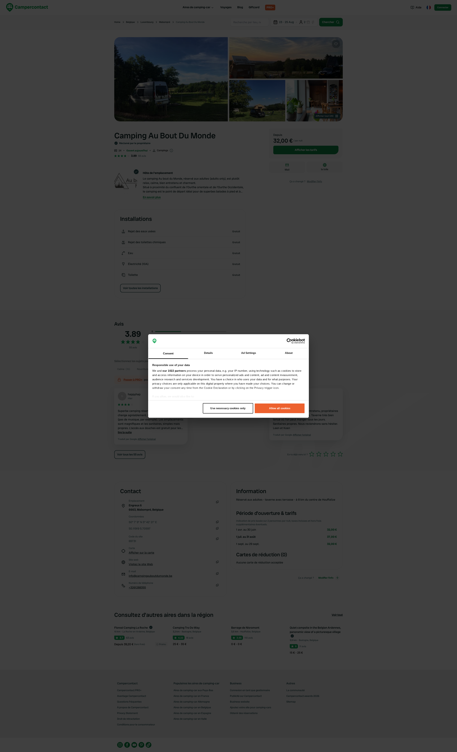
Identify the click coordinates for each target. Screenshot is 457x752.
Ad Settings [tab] (248, 352)
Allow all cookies (279, 408)
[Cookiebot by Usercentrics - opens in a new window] (289, 341)
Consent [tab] (168, 353)
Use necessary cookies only (227, 408)
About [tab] (289, 352)
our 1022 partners (174, 370)
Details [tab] (208, 352)
